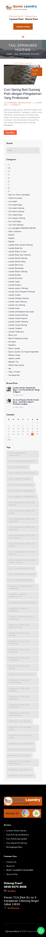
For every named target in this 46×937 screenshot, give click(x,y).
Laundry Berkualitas (16, 268)
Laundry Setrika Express (18, 318)
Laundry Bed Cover (15, 265)
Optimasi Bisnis (12, 931)
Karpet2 (11, 235)
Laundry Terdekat (15, 328)
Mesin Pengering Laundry (18, 338)
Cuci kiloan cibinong (16, 211)
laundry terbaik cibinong (18, 610)
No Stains (12, 342)
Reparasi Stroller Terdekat (19, 698)
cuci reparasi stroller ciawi (22, 512)
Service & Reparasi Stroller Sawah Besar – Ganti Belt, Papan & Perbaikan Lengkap (26, 402)
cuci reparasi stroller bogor (22, 504)
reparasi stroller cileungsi (19, 659)
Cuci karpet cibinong (16, 208)
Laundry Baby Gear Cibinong (19, 255)
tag (9, 368)
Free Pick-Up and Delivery (17, 834)
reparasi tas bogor (19, 721)
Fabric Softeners (14, 231)
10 (9, 168)
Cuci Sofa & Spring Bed (16, 839)
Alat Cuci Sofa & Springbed (19, 195)
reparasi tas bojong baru (20, 728)
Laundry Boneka (14, 275)
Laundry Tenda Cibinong (17, 325)
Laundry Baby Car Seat (17, 251)
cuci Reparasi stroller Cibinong (22, 520)
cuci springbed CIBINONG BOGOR (17, 103)
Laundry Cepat (14, 282)
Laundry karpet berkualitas (18, 596)
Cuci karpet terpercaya (22, 497)
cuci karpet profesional (22, 473)
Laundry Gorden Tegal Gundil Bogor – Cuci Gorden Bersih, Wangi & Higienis (26, 390)
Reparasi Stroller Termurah (19, 706)
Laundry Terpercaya (16, 332)
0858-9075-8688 (15, 887)
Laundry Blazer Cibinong (17, 272)
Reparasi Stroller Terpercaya (19, 714)
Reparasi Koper (14, 355)
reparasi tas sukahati (21, 776)
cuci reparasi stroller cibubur (22, 528)
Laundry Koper (14, 308)
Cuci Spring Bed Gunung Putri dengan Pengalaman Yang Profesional (22, 94)
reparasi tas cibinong (21, 744)
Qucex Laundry (14, 348)
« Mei (8, 440)
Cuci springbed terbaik (22, 574)
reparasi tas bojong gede (20, 737)
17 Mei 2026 (18, 395)
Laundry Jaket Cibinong (17, 302)
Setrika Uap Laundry (16, 365)
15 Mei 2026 (18, 407)
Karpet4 (11, 241)
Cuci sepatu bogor (15, 215)
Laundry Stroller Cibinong (18, 322)
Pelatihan (12, 345)
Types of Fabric (14, 372)
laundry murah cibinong (22, 603)
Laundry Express (15, 285)
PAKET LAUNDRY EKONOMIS (19, 870)
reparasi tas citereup (21, 750)
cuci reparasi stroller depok (22, 545)
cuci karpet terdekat (21, 485)
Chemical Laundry (15, 198)
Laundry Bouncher (15, 278)
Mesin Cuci (12, 335)
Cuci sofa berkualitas (21, 568)
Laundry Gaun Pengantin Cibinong (21, 292)
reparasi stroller (14, 358)
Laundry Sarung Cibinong (18, 315)
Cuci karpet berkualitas (22, 461)
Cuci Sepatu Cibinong (16, 218)
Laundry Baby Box (15, 248)
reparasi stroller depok (19, 667)
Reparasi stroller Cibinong (19, 643)
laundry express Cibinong (18, 288)
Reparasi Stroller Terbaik (19, 690)
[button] (41, 930)
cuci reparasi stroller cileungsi (22, 537)
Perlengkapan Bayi (14, 847)
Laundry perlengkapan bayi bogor (21, 312)
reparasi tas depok (19, 755)
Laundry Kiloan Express (16, 830)
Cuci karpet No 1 (18, 467)
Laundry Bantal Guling (17, 262)
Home (9, 54)
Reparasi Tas (13, 362)
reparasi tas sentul (20, 770)
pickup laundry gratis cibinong (21, 618)
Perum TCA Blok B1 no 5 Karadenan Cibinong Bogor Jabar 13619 (21, 901)
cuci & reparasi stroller (17, 454)
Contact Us (11, 862)
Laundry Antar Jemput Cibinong (20, 245)
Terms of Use (12, 874)
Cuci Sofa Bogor (14, 221)
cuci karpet (12, 201)
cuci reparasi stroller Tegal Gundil (22, 561)
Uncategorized (14, 375)
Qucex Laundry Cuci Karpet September (23, 352)
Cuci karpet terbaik (20, 479)
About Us (10, 866)
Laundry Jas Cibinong (16, 305)
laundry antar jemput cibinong (21, 587)
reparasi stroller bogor (19, 634)
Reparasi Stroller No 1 (22, 674)
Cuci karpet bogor (15, 205)
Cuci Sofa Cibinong (15, 225)
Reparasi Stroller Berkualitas (19, 626)
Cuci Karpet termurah (21, 491)
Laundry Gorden (14, 295)
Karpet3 (11, 238)
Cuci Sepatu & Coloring (16, 843)
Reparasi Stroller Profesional (19, 681)
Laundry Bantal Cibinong (17, 258)
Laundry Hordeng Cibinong (18, 298)
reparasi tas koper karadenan (19, 763)
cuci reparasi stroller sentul (22, 553)
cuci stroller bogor (20, 580)
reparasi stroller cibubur (19, 651)
